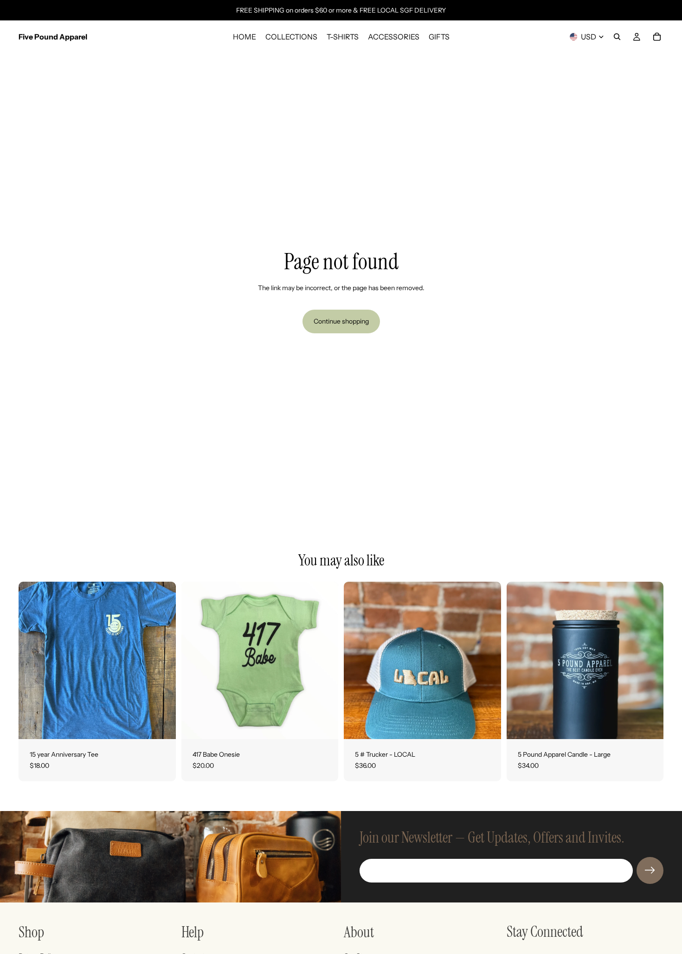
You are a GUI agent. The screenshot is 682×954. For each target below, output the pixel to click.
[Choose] (161, 724)
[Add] (486, 724)
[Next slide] (649, 660)
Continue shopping (341, 321)
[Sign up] (650, 870)
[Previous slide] (520, 660)
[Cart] (657, 36)
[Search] (617, 36)
